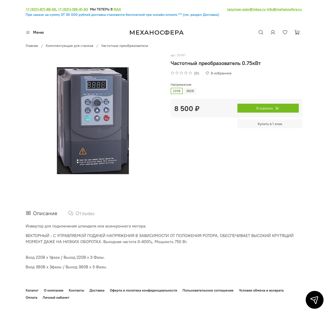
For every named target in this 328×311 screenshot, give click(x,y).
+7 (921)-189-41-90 (73, 9)
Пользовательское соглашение (208, 290)
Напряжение (181, 84)
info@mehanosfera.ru (284, 9)
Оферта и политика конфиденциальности (143, 290)
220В (177, 91)
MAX (117, 9)
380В (190, 91)
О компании (53, 290)
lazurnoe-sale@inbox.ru (246, 9)
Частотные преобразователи (124, 45)
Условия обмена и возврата (261, 290)
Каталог (32, 290)
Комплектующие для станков (69, 45)
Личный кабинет (56, 297)
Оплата (31, 297)
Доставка (96, 290)
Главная (32, 45)
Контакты (76, 290)
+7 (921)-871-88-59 (41, 9)
